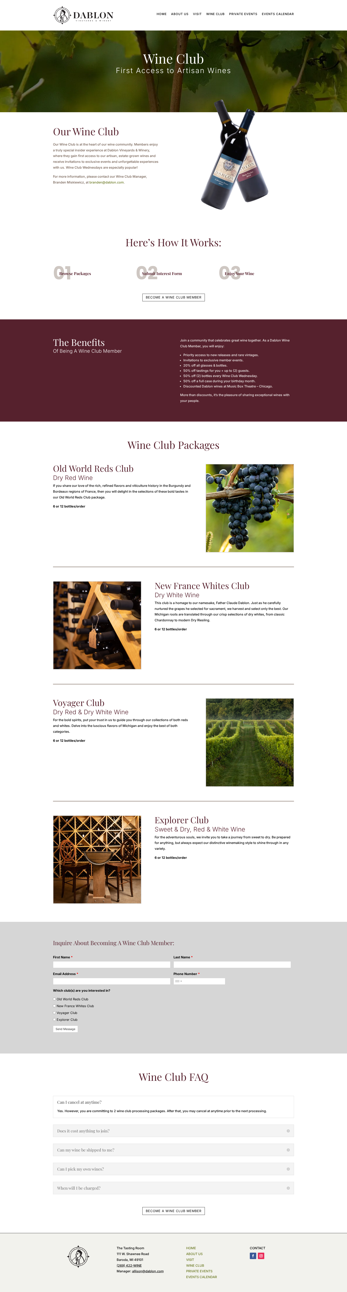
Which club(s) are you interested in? (81, 990)
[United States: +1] (178, 981)
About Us (180, 14)
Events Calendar (278, 14)
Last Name (183, 957)
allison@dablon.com (148, 1271)
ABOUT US (194, 1254)
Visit (197, 14)
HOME (191, 1248)
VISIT (190, 1260)
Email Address (65, 974)
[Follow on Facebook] (253, 1256)
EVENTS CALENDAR (201, 1277)
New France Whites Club (75, 1006)
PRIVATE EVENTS (199, 1271)
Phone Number (187, 974)
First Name (63, 957)
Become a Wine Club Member (173, 297)
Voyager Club (66, 1013)
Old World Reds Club (72, 999)
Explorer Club (67, 1020)
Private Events (243, 14)
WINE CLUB (195, 1265)
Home (162, 14)
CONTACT (257, 1248)
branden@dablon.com (106, 182)
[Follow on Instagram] (261, 1256)
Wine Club (215, 14)
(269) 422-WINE (129, 1265)
